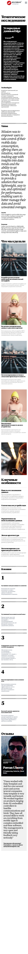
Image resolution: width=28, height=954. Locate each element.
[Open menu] (26, 2)
